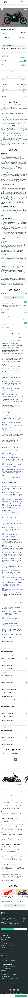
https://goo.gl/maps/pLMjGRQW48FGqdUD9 (12, 401)
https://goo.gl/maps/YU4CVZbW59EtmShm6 (12, 499)
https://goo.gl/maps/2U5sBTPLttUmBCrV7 (11, 415)
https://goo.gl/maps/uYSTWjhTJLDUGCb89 (11, 464)
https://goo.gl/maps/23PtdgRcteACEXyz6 (11, 625)
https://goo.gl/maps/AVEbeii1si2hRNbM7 (11, 618)
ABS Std (4, 60)
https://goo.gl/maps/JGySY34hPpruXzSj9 (11, 394)
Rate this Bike (14, 297)
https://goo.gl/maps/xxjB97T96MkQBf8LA (11, 512)
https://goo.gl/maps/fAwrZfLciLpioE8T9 (15, 469)
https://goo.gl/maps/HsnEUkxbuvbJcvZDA (11, 366)
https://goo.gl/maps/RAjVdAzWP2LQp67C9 (11, 430)
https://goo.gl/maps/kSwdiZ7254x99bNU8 (11, 558)
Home (2, 4)
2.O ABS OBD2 (5, 56)
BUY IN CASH (7, 996)
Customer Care (7, 928)
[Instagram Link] (14, 990)
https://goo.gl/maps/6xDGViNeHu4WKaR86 (11, 409)
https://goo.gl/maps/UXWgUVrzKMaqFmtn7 (11, 634)
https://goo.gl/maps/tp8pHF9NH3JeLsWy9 (11, 527)
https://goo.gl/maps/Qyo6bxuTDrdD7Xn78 (11, 534)
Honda (6, 4)
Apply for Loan (22, 37)
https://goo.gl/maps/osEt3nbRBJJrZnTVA (11, 539)
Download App (20, 928)
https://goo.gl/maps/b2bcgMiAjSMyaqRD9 (11, 492)
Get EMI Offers (22, 57)
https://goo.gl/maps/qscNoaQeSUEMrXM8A (12, 598)
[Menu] (2, 2)
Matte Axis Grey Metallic (9, 48)
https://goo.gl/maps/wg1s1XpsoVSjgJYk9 (15, 582)
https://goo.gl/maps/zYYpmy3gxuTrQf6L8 (11, 388)
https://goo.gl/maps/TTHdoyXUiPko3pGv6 (11, 611)
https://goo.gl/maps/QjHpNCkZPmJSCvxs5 (11, 520)
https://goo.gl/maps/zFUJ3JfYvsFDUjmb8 (11, 477)
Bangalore (23, 1)
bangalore (3, 33)
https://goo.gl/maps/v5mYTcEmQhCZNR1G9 (11, 381)
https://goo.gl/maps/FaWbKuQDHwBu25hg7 (12, 577)
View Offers (19, 784)
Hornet (10, 4)
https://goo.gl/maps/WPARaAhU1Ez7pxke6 (11, 444)
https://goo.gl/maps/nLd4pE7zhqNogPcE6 (11, 450)
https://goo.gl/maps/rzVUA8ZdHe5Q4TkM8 (11, 457)
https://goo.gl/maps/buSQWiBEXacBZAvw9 (11, 374)
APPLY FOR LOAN (21, 996)
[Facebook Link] (10, 990)
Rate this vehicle (23, 25)
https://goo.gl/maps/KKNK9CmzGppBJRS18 (11, 570)
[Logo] (5, 2)
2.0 (3, 64)
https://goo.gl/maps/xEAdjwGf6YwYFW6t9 (11, 486)
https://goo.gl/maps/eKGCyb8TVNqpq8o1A (11, 438)
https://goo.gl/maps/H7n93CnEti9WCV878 (11, 505)
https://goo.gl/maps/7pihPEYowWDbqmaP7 (11, 552)
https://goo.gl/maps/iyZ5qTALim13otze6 (15, 563)
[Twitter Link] (18, 990)
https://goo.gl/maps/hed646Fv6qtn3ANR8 (11, 422)
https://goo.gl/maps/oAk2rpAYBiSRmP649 (11, 546)
